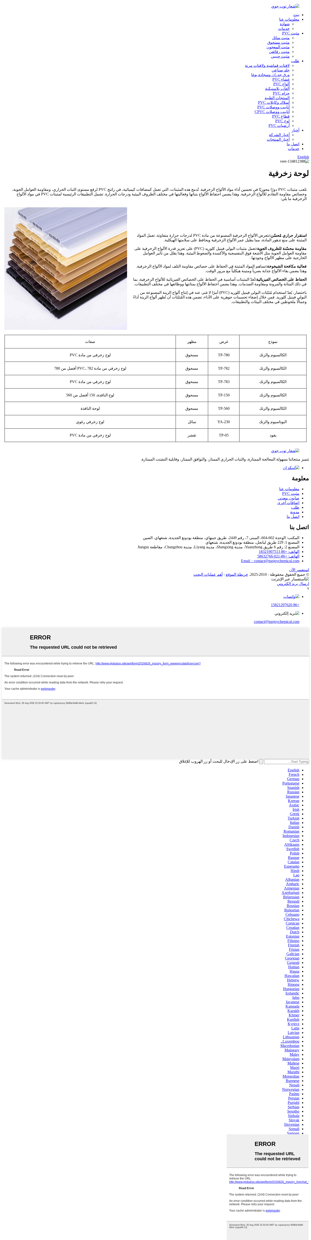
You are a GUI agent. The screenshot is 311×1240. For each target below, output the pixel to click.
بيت (296, 15)
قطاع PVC (281, 116)
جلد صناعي (281, 70)
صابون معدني (288, 498)
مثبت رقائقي (279, 52)
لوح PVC (282, 121)
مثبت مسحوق (278, 42)
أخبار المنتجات (278, 139)
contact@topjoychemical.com (276, 622)
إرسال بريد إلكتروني (293, 584)
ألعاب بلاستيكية (277, 89)
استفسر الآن (299, 570)
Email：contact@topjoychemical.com (270, 561)
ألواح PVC (281, 84)
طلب (295, 61)
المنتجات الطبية (277, 98)
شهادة (285, 24)
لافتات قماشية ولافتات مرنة (267, 65)
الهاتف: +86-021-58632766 (278, 556)
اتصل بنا (293, 144)
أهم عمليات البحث (208, 574)
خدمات (284, 28)
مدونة (294, 512)
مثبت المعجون (278, 47)
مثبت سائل (281, 38)
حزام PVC (281, 93)
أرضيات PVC (279, 125)
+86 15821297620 (285, 605)
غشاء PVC (281, 79)
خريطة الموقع (237, 574)
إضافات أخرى (288, 503)
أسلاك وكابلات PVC (274, 102)
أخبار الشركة (279, 135)
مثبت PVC (290, 33)
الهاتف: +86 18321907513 (279, 552)
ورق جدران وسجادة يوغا (270, 75)
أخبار (295, 130)
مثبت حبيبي (280, 56)
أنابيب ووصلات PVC (273, 107)
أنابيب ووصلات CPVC (272, 112)
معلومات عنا (289, 19)
